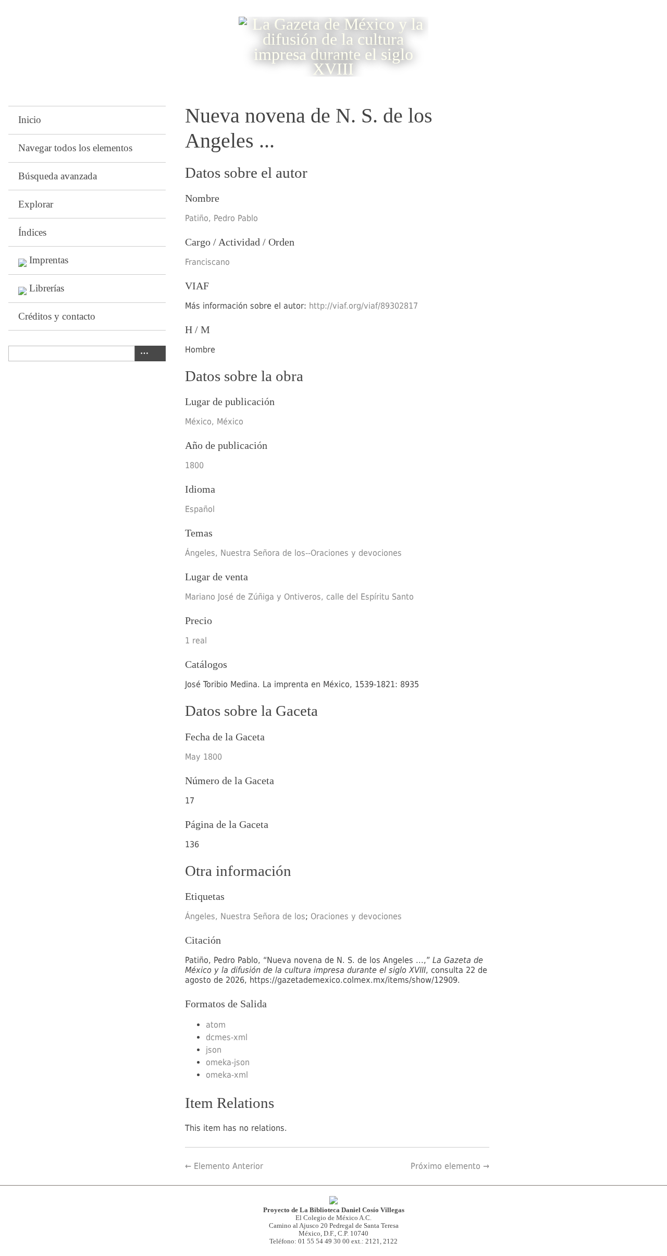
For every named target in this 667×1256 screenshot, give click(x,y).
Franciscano (207, 262)
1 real (196, 640)
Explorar (35, 204)
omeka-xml (227, 1075)
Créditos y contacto (56, 316)
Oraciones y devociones (356, 916)
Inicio (29, 119)
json (213, 1050)
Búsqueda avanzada (57, 175)
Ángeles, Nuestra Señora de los (245, 916)
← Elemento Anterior (224, 1166)
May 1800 (203, 757)
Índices (32, 232)
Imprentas (48, 259)
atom (216, 1025)
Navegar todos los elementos (75, 147)
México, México (214, 421)
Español (200, 509)
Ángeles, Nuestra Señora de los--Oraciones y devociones (293, 553)
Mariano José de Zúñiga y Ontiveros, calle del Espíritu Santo (299, 597)
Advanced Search (142, 353)
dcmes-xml (227, 1037)
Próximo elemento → (450, 1166)
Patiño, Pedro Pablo (221, 218)
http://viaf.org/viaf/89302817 (363, 306)
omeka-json (228, 1062)
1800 (194, 465)
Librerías (46, 288)
